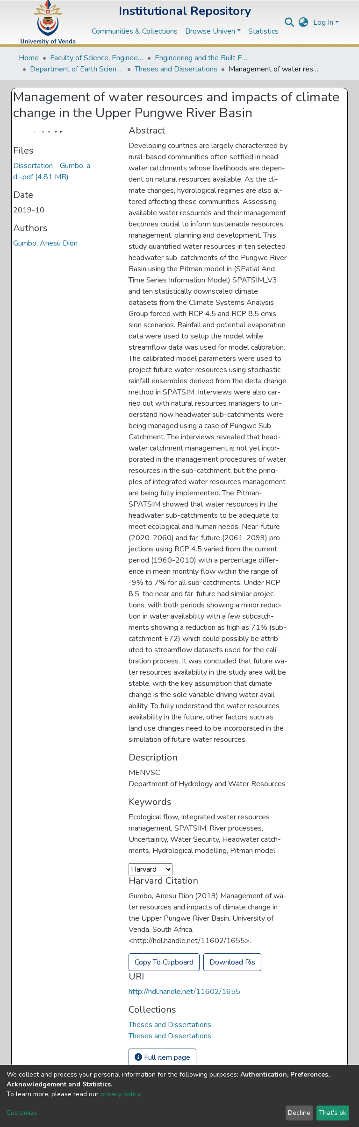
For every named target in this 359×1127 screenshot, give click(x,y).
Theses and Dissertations (176, 69)
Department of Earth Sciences (76, 69)
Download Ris (232, 962)
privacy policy (120, 1094)
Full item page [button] (166, 1057)
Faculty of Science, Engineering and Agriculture (97, 58)
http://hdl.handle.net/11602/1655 (184, 991)
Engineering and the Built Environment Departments (201, 58)
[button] (303, 22)
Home (29, 58)
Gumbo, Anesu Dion (45, 243)
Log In (323, 22)
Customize (22, 1112)
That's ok (332, 1112)
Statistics (263, 31)
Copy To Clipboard (164, 962)
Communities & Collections (135, 31)
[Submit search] (289, 22)
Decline (299, 1112)
